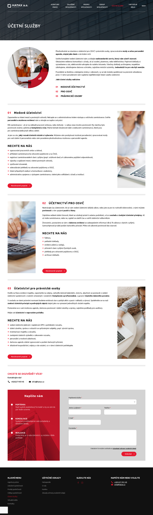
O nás (44, 486)
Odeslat (128, 454)
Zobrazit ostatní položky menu (143, 6)
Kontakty (11, 504)
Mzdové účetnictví (70, 87)
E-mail (71, 418)
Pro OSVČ (64, 91)
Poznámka (73, 428)
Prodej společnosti (86, 6)
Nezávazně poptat (19, 186)
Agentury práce (55, 6)
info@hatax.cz (38, 382)
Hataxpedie (46, 482)
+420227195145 (17, 382)
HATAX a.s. (18, 5)
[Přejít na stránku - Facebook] (78, 482)
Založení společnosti (70, 6)
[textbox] (102, 402)
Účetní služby (117, 6)
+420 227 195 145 (120, 482)
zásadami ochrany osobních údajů (124, 448)
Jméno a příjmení (75, 408)
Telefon (107, 408)
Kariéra (44, 489)
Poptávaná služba (75, 398)
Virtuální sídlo (133, 6)
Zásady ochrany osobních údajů (53, 493)
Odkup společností (102, 6)
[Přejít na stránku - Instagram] (82, 482)
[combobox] (102, 401)
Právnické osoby (69, 96)
